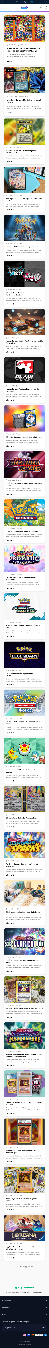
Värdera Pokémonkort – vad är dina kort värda (24, 1008)
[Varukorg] (46, 7)
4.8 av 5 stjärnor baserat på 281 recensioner (24, 1293)
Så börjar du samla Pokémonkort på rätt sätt (24, 437)
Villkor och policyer (24, 1345)
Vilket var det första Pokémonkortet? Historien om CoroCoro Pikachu (24, 49)
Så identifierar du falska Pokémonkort (21, 818)
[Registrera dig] (43, 1327)
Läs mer (10, 61)
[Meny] (2, 7)
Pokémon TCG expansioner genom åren (22, 247)
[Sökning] (7, 7)
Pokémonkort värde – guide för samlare (22, 531)
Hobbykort (27, 1342)
